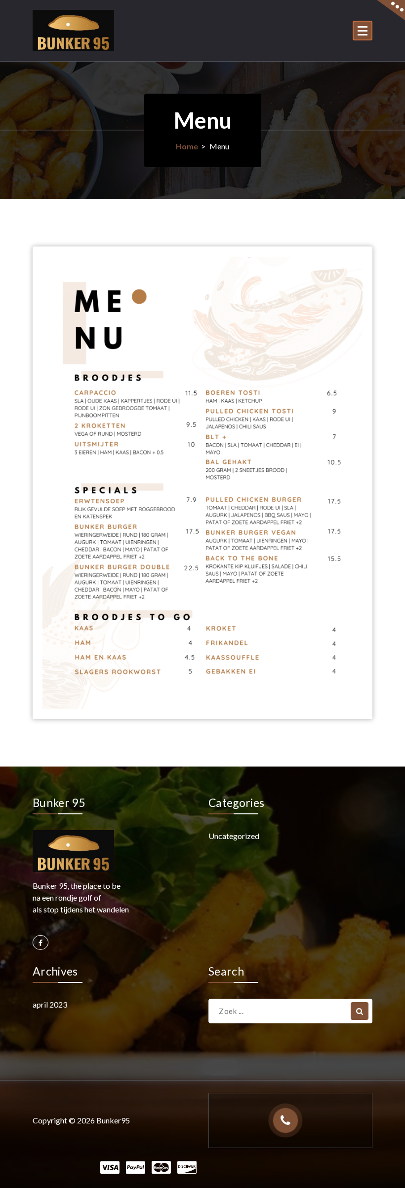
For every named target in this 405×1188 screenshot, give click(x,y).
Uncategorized (233, 835)
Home (187, 146)
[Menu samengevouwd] (362, 30)
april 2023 (50, 1004)
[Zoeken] (359, 1011)
